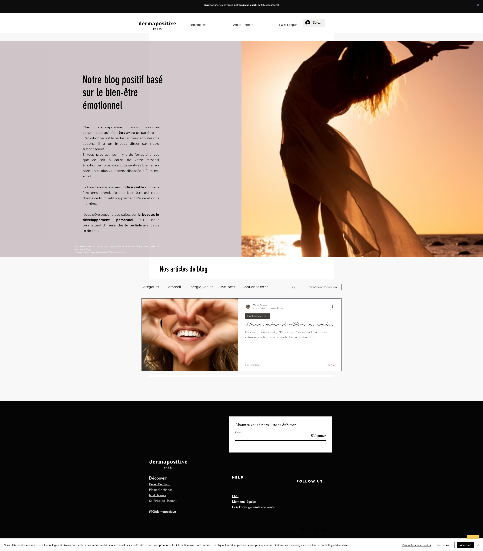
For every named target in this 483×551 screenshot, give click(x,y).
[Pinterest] (317, 530)
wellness (228, 287)
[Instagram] (302, 530)
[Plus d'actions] (334, 306)
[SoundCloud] (324, 530)
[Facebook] (309, 530)
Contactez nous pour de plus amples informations (100, 252)
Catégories (150, 287)
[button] (293, 287)
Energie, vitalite (201, 287)
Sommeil (173, 287)
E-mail (238, 432)
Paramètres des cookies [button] (416, 545)
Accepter (465, 545)
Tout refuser (444, 545)
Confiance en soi (255, 287)
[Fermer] (478, 545)
